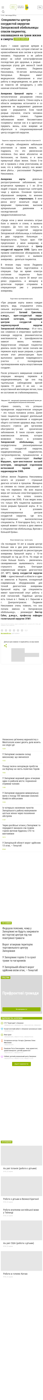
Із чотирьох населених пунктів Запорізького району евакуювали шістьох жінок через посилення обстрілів (19, 811)
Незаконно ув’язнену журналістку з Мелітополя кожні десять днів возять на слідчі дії (21, 742)
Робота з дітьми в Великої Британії (21, 1199)
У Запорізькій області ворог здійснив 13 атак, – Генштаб (21, 844)
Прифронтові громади (20, 993)
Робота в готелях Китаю (15, 1273)
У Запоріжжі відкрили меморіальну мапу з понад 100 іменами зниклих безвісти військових (20, 796)
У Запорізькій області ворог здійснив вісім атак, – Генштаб (20, 968)
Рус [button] (40, 7)
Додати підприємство (21, 1064)
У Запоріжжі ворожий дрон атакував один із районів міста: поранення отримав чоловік (21, 781)
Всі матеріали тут (21, 1009)
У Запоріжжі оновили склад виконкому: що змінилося (16, 755)
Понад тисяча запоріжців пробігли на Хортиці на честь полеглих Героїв (20, 767)
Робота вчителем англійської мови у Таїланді (21, 1211)
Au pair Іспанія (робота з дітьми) (20, 1168)
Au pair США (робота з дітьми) (18, 1243)
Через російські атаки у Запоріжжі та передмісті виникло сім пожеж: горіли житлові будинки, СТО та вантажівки (21, 829)
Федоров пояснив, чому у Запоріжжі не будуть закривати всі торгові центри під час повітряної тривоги (20, 933)
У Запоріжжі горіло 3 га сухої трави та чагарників (19, 959)
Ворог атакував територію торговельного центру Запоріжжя (17, 948)
